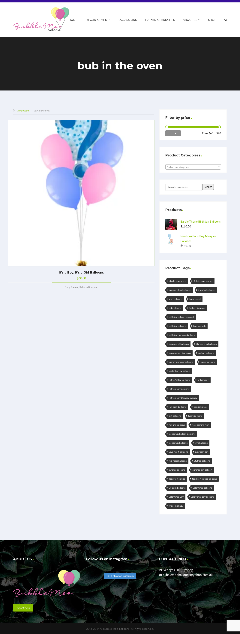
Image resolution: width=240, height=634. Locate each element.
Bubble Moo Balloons (116, 628)
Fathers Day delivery (179, 389)
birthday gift (199, 326)
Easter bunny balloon (179, 371)
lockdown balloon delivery (182, 434)
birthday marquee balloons (182, 335)
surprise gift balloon (202, 470)
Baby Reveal (71, 287)
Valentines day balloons (202, 497)
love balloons (201, 443)
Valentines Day (176, 497)
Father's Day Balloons (179, 380)
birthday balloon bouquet (181, 317)
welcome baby (176, 506)
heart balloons (195, 416)
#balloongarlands (177, 281)
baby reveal (195, 299)
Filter (173, 133)
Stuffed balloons (202, 461)
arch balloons (175, 299)
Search (208, 186)
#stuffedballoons (206, 290)
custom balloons (206, 353)
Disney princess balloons (181, 362)
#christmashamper (203, 281)
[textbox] (193, 167)
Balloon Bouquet (89, 287)
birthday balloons (177, 326)
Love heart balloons (178, 452)
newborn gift (201, 452)
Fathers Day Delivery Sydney (183, 398)
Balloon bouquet (197, 308)
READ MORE (23, 607)
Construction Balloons (180, 353)
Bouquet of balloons (179, 344)
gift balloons (175, 416)
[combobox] (193, 167)
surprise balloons (177, 470)
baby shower (175, 308)
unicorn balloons (177, 488)
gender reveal (200, 407)
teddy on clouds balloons (204, 479)
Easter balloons (207, 362)
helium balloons (177, 425)
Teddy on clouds (177, 479)
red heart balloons (178, 461)
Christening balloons (206, 344)
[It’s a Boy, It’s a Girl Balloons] (81, 193)
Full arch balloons (177, 407)
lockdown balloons (178, 443)
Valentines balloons (202, 488)
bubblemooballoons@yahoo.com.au (188, 575)
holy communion (200, 425)
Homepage (23, 110)
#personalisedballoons (180, 290)
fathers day (203, 380)
